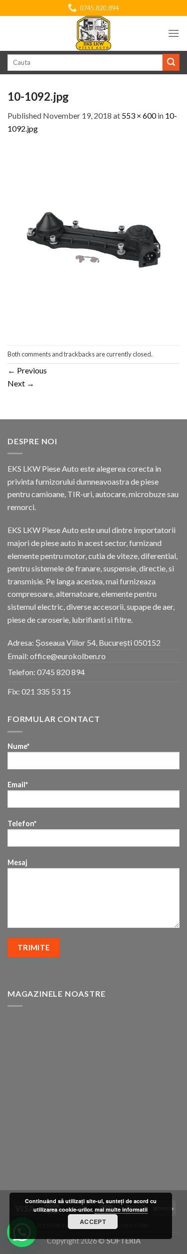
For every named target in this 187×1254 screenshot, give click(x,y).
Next (20, 383)
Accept (93, 1221)
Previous (27, 370)
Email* (17, 784)
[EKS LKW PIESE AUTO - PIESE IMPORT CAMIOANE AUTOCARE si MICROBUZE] (93, 33)
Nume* (18, 746)
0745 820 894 (61, 672)
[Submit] (171, 62)
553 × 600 (139, 115)
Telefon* (21, 823)
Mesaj (17, 862)
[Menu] (174, 33)
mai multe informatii (121, 1209)
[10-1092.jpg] (93, 238)
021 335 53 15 (46, 691)
